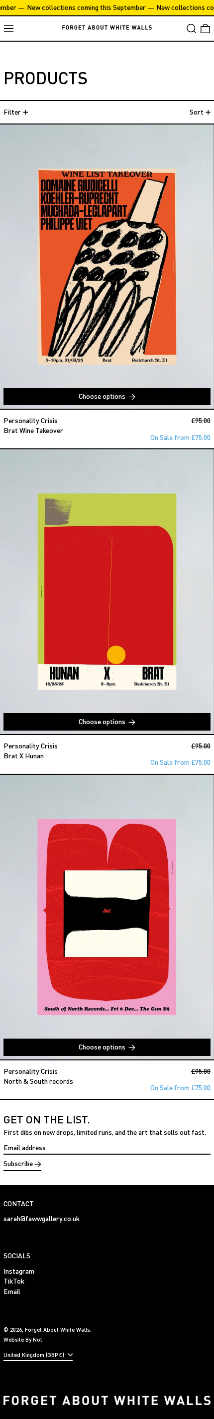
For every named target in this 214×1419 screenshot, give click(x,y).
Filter (12, 112)
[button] (191, 28)
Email (11, 1292)
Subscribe (18, 1163)
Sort (197, 112)
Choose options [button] (103, 396)
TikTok (13, 1281)
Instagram (18, 1271)
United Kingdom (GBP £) (34, 1355)
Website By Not (22, 1339)
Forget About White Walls (57, 1329)
